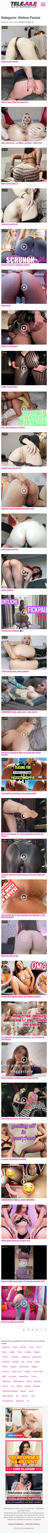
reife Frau (6, 1381)
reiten (5, 1367)
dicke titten (38, 1372)
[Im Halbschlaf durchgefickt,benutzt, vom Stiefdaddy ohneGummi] (24, 1018)
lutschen (12, 1376)
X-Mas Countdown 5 (9, 346)
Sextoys (24, 1396)
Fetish (29, 1362)
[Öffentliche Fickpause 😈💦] (24, 612)
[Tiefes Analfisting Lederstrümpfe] (24, 652)
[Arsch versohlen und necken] (24, 1303)
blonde (28, 1386)
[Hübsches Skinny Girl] (24, 937)
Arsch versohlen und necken (12, 1322)
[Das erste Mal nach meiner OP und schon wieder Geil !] (24, 1262)
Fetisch (5, 1357)
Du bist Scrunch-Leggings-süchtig (15, 265)
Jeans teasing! (7, 590)
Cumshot (15, 1357)
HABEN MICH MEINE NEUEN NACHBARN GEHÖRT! (21, 997)
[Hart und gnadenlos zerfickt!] (24, 409)
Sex (22, 1362)
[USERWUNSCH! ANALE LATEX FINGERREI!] (24, 1181)
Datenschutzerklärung (15, 1524)
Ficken (37, 1362)
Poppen (13, 1367)
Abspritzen (37, 1357)
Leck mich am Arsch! (9, 224)
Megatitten (23, 1376)
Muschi (23, 1347)
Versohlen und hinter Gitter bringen (15, 1118)
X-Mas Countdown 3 (9, 387)
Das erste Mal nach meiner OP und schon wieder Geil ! (23, 1281)
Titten (33, 1376)
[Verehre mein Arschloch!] (24, 449)
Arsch (31, 1391)
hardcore (6, 1347)
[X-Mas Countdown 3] (24, 368)
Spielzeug (20, 1401)
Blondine (36, 1386)
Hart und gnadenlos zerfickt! (13, 427)
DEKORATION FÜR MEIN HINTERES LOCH (17, 509)
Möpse (19, 1386)
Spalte (12, 1352)
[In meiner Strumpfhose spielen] (24, 1140)
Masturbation (18, 1381)
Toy (27, 1401)
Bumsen (5, 1372)
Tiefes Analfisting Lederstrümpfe (15, 671)
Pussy (15, 1347)
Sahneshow (6, 305)
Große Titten (17, 1372)
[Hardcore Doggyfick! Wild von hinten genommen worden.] (24, 734)
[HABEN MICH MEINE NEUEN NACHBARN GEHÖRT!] (24, 978)
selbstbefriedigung (10, 1391)
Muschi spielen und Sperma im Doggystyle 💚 (19, 1078)
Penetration (24, 1367)
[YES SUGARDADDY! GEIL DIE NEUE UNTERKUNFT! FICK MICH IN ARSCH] (24, 896)
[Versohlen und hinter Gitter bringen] (24, 1100)
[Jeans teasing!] (24, 571)
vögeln (34, 1367)
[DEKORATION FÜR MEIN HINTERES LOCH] (24, 490)
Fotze (31, 1347)
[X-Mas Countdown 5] (24, 327)
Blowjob (15, 1362)
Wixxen (23, 1391)
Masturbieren (7, 1396)
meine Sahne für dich (9, 549)
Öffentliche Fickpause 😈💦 (12, 631)
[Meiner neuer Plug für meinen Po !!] (24, 83)
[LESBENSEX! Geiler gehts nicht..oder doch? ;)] (24, 693)
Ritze (20, 1352)
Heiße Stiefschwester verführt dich (15, 1241)
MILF (4, 1376)
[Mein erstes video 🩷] (24, 165)
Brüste (5, 1386)
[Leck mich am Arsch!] (24, 205)
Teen (33, 1396)
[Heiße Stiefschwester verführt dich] (24, 1222)
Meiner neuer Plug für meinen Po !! (15, 102)
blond (29, 1381)
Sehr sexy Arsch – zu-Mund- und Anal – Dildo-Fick (21, 143)
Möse (4, 1352)
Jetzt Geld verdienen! (32, 1524)
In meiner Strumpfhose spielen (13, 1159)
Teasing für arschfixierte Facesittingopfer (18, 793)
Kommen (6, 1362)
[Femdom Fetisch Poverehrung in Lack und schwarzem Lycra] (24, 856)
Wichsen (37, 1381)
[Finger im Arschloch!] (24, 43)
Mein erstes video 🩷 (9, 183)
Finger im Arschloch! (9, 61)
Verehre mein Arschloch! (11, 468)
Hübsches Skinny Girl (9, 956)
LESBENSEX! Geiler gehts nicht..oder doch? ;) (19, 712)
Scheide (28, 1352)
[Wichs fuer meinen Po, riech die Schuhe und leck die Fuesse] (24, 815)
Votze (38, 1347)
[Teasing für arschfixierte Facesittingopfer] (24, 774)
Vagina (36, 1352)
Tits (12, 1386)
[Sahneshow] (24, 287)
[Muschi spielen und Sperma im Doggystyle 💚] (24, 1059)
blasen (27, 1372)
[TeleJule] (24, 4)
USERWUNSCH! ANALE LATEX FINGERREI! (18, 1200)
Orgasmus (25, 1357)
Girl (17, 1396)
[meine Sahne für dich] (24, 530)
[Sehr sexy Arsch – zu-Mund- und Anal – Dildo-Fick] (24, 124)
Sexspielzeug (7, 1401)
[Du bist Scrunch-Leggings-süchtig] (24, 246)
